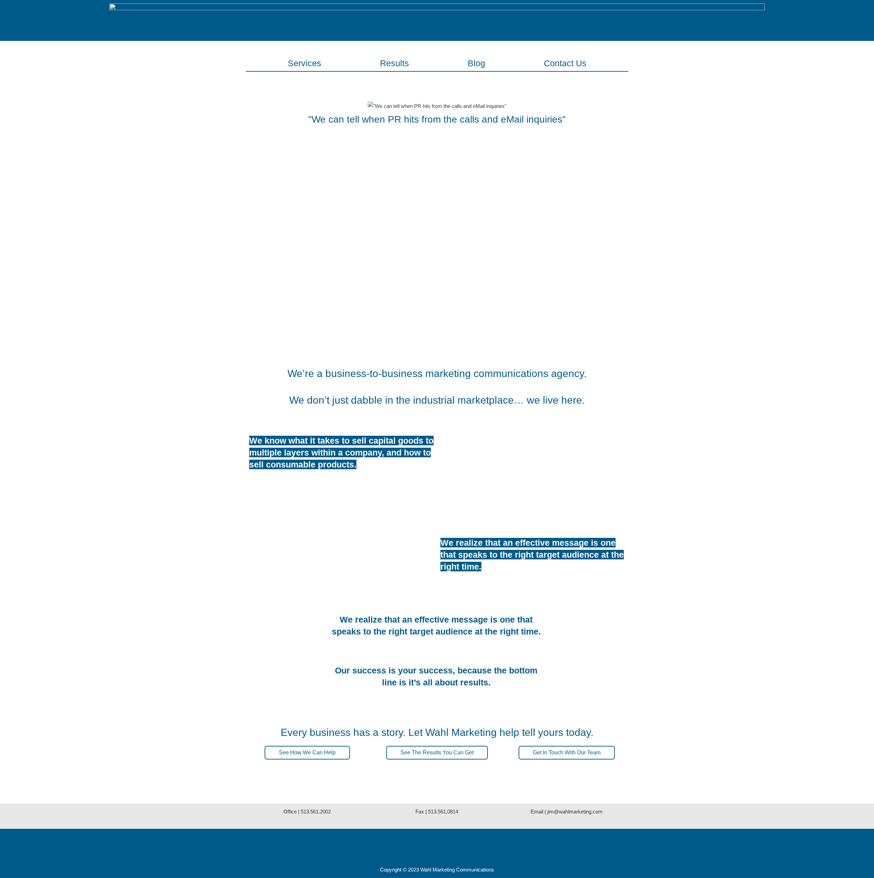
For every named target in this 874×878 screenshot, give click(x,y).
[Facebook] (409, 845)
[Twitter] (437, 845)
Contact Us (565, 63)
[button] (307, 752)
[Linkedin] (465, 845)
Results (394, 63)
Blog (476, 63)
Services (304, 63)
